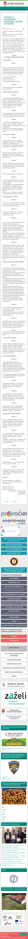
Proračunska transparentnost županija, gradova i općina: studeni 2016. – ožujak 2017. (14, 853)
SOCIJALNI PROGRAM (14, 660)
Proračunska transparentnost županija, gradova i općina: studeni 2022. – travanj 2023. (13, 846)
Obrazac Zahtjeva (6, 750)
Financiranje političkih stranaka (14, 603)
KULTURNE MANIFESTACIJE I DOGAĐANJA (14, 654)
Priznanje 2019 (6, 863)
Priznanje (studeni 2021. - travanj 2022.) (12, 859)
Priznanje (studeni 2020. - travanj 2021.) (12, 861)
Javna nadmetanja (14, 553)
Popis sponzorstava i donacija (14, 594)
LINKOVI (14, 676)
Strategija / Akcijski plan (14, 607)
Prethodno (6, 501)
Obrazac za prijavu (6, 779)
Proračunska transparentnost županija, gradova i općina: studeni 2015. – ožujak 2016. (14, 856)
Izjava (3, 812)
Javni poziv (4, 777)
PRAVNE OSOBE (14, 640)
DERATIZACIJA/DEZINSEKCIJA (14, 672)
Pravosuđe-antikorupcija (14, 588)
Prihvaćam (23, 934)
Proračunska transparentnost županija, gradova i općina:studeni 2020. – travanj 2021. (14, 849)
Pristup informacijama (14, 549)
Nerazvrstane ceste (14, 664)
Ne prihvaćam (15, 934)
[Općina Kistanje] (14, 3)
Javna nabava (14, 578)
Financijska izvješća (14, 599)
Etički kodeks (14, 648)
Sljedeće (15, 501)
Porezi (14, 621)
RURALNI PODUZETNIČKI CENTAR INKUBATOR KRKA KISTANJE (14, 570)
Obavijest (4, 809)
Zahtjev (3, 810)
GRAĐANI (14, 636)
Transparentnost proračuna (14, 540)
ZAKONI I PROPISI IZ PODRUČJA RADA (14, 625)
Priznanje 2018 (15, 863)
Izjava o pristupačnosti (14, 545)
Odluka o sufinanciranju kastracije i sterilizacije (12, 748)
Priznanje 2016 (9, 865)
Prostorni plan (14, 582)
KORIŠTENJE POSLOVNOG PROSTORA (14, 668)
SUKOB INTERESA (14, 612)
